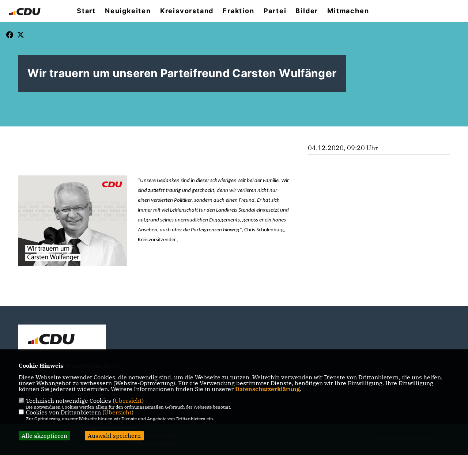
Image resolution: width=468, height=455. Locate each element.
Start (86, 11)
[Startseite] (62, 339)
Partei (275, 11)
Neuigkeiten (128, 11)
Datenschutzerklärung (267, 389)
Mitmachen (348, 11)
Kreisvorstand (187, 11)
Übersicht (128, 400)
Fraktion (238, 11)
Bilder (306, 11)
